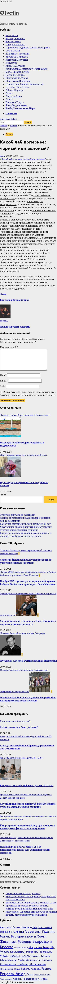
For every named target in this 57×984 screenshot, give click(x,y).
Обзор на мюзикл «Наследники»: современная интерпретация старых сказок (28, 699)
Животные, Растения (17, 53)
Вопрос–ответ (13, 41)
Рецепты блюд (14, 96)
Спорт (9, 99)
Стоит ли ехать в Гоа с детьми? (17, 514)
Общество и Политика (18, 81)
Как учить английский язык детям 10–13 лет (25, 523)
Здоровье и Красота (17, 56)
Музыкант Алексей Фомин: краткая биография (22, 633)
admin (3, 156)
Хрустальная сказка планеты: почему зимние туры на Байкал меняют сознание (26, 528)
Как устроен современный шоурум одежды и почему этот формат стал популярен (25, 534)
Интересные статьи (17, 59)
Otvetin (9, 13)
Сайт (2, 386)
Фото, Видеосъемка (17, 105)
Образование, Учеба (17, 77)
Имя (3, 375)
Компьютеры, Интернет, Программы (26, 68)
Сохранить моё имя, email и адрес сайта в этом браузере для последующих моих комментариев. (28, 393)
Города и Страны (15, 44)
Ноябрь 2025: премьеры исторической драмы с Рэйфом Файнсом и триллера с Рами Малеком (28, 573)
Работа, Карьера (15, 90)
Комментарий (9, 347)
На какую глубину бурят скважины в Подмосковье (24, 415)
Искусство (11, 62)
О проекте (11, 113)
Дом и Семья (13, 50)
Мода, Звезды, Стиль (17, 71)
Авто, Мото (12, 35)
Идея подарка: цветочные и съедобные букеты (23, 455)
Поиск (3, 494)
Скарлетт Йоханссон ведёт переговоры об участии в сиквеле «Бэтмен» (25, 561)
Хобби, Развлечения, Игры (20, 108)
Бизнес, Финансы (15, 38)
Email (4, 380)
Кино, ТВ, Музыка (15, 65)
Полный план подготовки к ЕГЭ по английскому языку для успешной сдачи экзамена (26, 839)
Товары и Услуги (15, 102)
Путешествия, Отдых (17, 87)
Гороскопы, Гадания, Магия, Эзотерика (28, 47)
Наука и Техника (15, 74)
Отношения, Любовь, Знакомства (24, 84)
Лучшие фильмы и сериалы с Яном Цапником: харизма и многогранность (28, 622)
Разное (9, 93)
